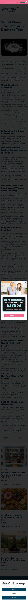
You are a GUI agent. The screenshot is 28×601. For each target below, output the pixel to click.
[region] (14, 590)
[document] (14, 300)
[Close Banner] (26, 2)
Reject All (14, 597)
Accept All (14, 589)
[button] (24, 282)
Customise (14, 593)
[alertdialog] (14, 2)
